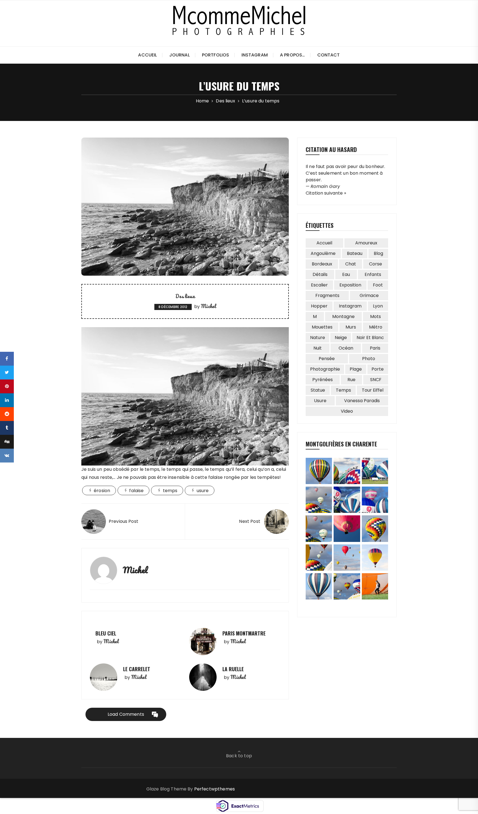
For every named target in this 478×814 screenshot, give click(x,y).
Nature (317, 337)
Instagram (254, 55)
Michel (208, 306)
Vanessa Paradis (362, 400)
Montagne (343, 316)
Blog (378, 253)
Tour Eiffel (372, 390)
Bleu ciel (105, 633)
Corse (375, 264)
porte (378, 369)
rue (351, 379)
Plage (356, 369)
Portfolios (215, 55)
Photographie (325, 369)
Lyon (378, 306)
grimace (369, 295)
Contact (328, 55)
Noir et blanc (370, 337)
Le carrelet (136, 669)
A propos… (292, 55)
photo (368, 358)
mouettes (322, 327)
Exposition (350, 285)
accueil (324, 243)
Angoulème (323, 253)
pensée (327, 358)
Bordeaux (322, 264)
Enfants (373, 274)
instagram (350, 306)
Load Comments (126, 714)
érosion (102, 490)
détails (320, 274)
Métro (375, 327)
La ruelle (233, 669)
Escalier (319, 285)
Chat (350, 264)
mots (375, 316)
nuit (317, 348)
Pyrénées (322, 379)
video (347, 411)
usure (203, 490)
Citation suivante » (326, 193)
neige (341, 337)
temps (170, 490)
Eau (346, 274)
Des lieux (184, 296)
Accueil (147, 55)
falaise (136, 490)
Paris (375, 348)
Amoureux (366, 243)
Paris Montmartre (244, 633)
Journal (179, 55)
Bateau (354, 253)
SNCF (375, 379)
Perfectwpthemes (214, 789)
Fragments (327, 295)
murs (350, 327)
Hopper (319, 306)
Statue (318, 390)
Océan (346, 348)
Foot (378, 285)
